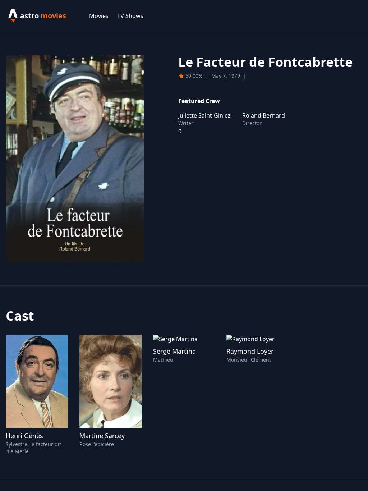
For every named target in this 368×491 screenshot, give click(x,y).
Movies (99, 16)
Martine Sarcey (102, 435)
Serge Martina (174, 351)
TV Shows (130, 16)
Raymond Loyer (249, 351)
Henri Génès (24, 435)
